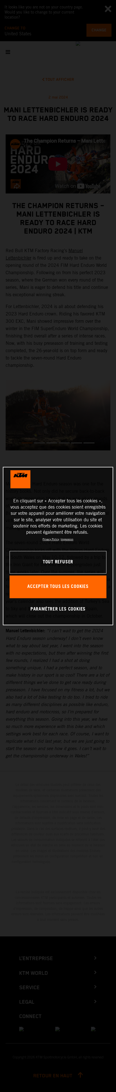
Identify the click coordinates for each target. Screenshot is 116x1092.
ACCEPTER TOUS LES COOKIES (58, 586)
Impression (67, 539)
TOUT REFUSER (58, 562)
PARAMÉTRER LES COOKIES (58, 609)
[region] (58, 546)
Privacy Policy (51, 539)
